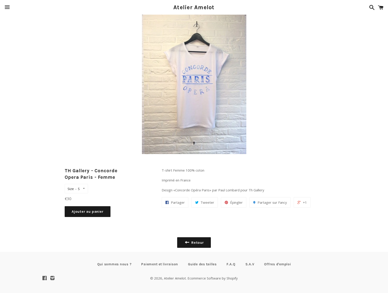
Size (71, 188)
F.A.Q (231, 264)
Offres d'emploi (277, 264)
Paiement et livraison (159, 264)
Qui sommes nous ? (114, 264)
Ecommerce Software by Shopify (212, 278)
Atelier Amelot (194, 7)
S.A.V (249, 264)
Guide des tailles (202, 264)
